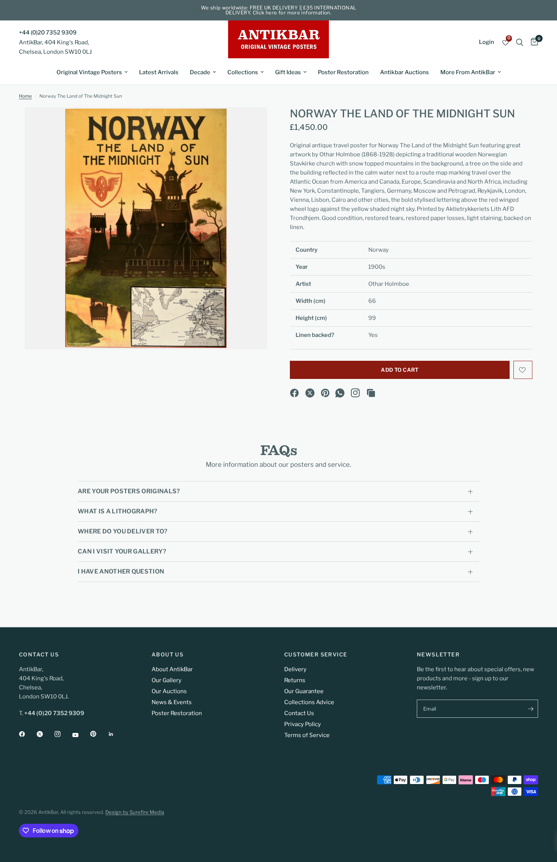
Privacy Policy (302, 724)
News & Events (172, 702)
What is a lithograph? (118, 511)
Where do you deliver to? (123, 531)
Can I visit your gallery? (122, 551)
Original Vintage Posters (89, 72)
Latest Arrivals (158, 72)
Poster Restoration (343, 72)
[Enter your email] (530, 709)
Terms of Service (307, 735)
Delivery (295, 669)
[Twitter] (45, 734)
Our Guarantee (304, 691)
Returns (294, 680)
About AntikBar (172, 669)
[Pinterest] (325, 392)
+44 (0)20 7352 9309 (48, 32)
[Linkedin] (116, 734)
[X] (309, 392)
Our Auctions (169, 691)
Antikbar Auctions (404, 72)
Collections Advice (309, 702)
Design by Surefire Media (134, 812)
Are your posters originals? (129, 491)
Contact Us (299, 713)
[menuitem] (92, 72)
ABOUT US (167, 654)
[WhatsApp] (339, 392)
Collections (242, 72)
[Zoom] (251, 123)
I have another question (121, 571)
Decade (200, 72)
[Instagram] (355, 392)
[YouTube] (80, 734)
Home (25, 96)
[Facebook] (294, 392)
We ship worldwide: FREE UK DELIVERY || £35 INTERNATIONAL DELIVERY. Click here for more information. (279, 10)
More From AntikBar (467, 72)
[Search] (519, 42)
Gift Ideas (288, 72)
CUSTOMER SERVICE (315, 654)
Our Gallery (166, 680)
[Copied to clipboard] (371, 392)
